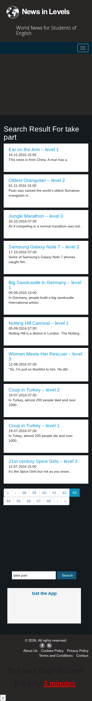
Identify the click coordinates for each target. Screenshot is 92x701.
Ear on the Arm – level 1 (34, 149)
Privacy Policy (77, 651)
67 (39, 501)
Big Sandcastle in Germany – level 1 (45, 285)
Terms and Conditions (56, 655)
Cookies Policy (52, 651)
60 (44, 493)
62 (64, 493)
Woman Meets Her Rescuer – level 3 (45, 356)
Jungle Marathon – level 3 (36, 216)
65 (19, 501)
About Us (30, 651)
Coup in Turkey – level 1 (34, 425)
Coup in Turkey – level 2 (34, 389)
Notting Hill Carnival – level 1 (39, 323)
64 (9, 501)
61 (54, 493)
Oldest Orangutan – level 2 (37, 180)
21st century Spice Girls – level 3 (43, 461)
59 (34, 493)
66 (29, 501)
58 (24, 493)
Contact (82, 655)
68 (49, 501)
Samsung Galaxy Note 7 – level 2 (44, 246)
